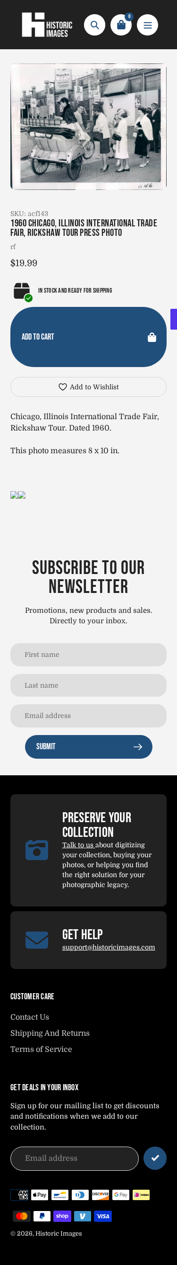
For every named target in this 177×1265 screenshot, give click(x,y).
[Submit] (155, 1158)
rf (13, 247)
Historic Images (58, 1233)
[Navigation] (147, 25)
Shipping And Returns (50, 1033)
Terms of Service (41, 1049)
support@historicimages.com (108, 947)
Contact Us (29, 1017)
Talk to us (78, 845)
